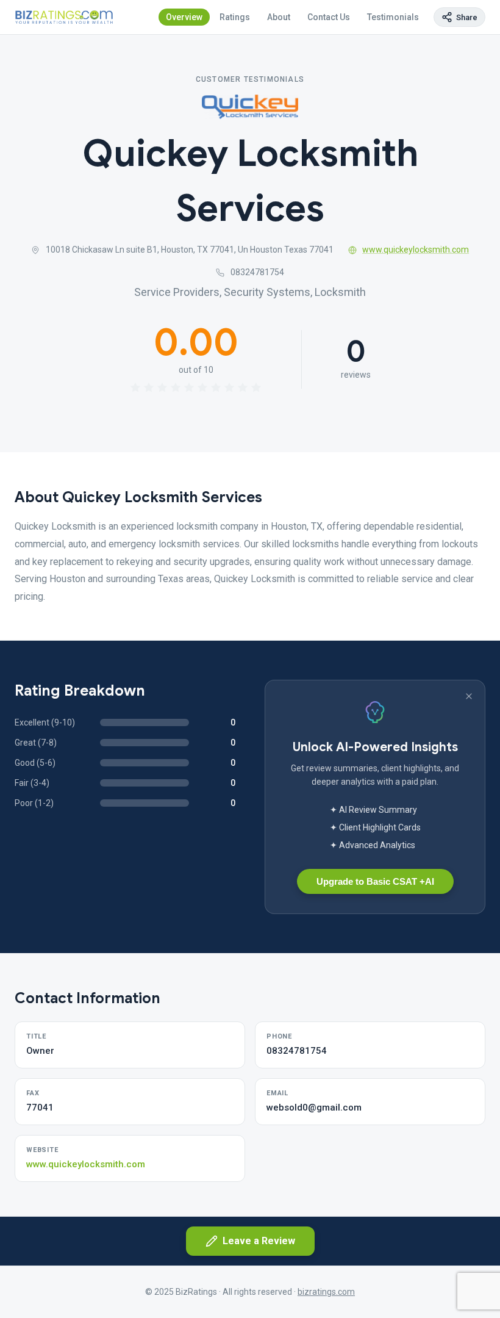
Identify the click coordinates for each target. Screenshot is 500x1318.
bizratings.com (326, 1292)
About (278, 17)
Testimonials (393, 17)
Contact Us (328, 17)
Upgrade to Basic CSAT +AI (375, 881)
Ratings (235, 17)
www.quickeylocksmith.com (415, 249)
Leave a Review (259, 1241)
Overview (184, 17)
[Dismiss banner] (468, 696)
